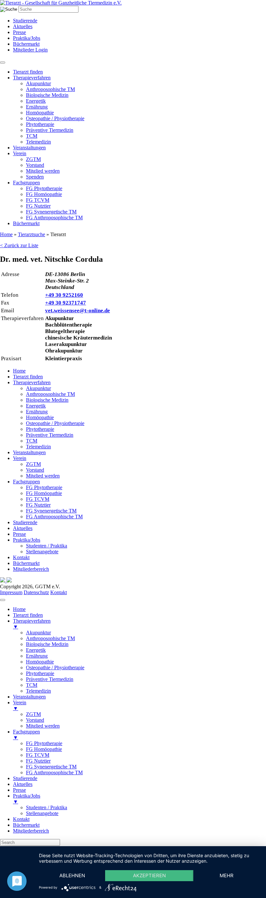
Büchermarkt (26, 44)
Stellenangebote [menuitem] (42, 813)
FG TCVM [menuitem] (37, 755)
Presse (19, 32)
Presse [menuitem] (19, 790)
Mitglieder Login (30, 49)
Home (6, 234)
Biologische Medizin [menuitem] (47, 644)
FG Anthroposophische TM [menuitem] (54, 772)
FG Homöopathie (44, 194)
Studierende (25, 20)
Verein (19, 153)
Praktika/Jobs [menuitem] (26, 798)
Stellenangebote (42, 551)
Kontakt (21, 557)
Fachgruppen (26, 182)
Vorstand (35, 165)
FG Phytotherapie (44, 188)
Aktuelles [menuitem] (22, 784)
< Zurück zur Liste (19, 245)
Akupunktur (38, 83)
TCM (31, 136)
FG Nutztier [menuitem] (38, 761)
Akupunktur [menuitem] (38, 632)
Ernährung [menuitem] (37, 656)
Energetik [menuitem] (36, 650)
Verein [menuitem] (19, 705)
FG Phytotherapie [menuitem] (44, 743)
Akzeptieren (149, 875)
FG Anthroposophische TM (54, 217)
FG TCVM (37, 200)
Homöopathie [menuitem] (40, 661)
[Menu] (2, 600)
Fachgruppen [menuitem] (26, 734)
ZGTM (33, 159)
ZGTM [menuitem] (33, 714)
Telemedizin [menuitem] (38, 691)
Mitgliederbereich (31, 569)
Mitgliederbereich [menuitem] (31, 831)
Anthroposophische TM (50, 89)
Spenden (35, 176)
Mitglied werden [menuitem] (43, 726)
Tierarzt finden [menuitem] (28, 615)
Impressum (11, 592)
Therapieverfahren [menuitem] (32, 623)
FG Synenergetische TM (51, 211)
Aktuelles (22, 26)
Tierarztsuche (31, 234)
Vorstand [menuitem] (35, 720)
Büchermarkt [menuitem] (26, 825)
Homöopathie (40, 112)
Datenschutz (36, 592)
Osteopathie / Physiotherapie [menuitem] (55, 667)
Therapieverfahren (32, 77)
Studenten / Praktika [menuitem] (46, 807)
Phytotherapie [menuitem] (40, 673)
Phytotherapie (40, 124)
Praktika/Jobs (26, 38)
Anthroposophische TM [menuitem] (50, 638)
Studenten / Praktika (46, 545)
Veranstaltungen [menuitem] (29, 696)
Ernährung (37, 106)
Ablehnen (72, 875)
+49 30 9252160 (64, 295)
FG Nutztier (38, 206)
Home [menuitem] (19, 609)
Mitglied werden (43, 171)
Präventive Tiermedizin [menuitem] (49, 679)
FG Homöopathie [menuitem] (44, 749)
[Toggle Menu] (2, 62)
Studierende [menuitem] (25, 778)
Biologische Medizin (47, 95)
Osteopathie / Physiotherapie (55, 118)
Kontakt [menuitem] (21, 819)
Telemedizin (38, 141)
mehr (227, 875)
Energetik (36, 101)
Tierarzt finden (28, 72)
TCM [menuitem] (31, 685)
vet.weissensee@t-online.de (77, 310)
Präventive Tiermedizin (49, 130)
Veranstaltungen (29, 147)
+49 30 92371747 (65, 303)
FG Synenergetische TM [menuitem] (51, 766)
